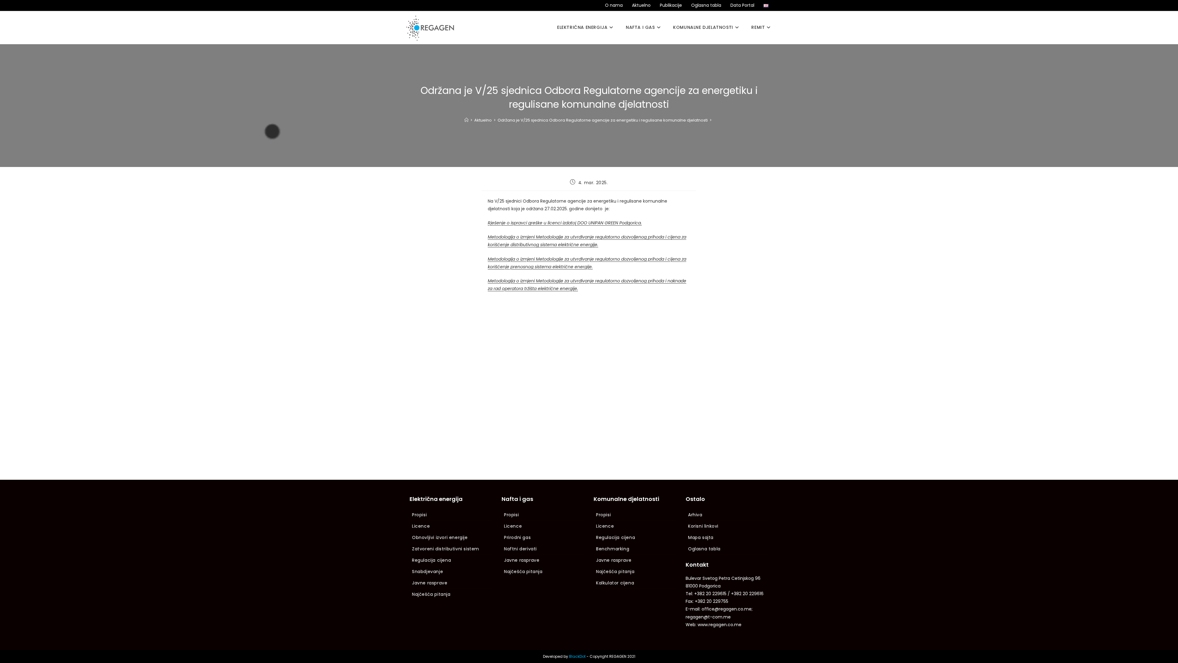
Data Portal (742, 5)
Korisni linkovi (703, 526)
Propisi (419, 515)
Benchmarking (612, 549)
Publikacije (671, 5)
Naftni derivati (520, 549)
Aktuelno (641, 5)
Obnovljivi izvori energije (440, 537)
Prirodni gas (517, 537)
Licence (421, 526)
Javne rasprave (429, 583)
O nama (614, 5)
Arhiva (695, 515)
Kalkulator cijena (615, 583)
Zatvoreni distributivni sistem (445, 549)
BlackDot (577, 656)
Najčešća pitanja (431, 594)
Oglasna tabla (706, 5)
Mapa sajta (701, 537)
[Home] (466, 120)
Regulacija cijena (431, 560)
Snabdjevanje (427, 571)
